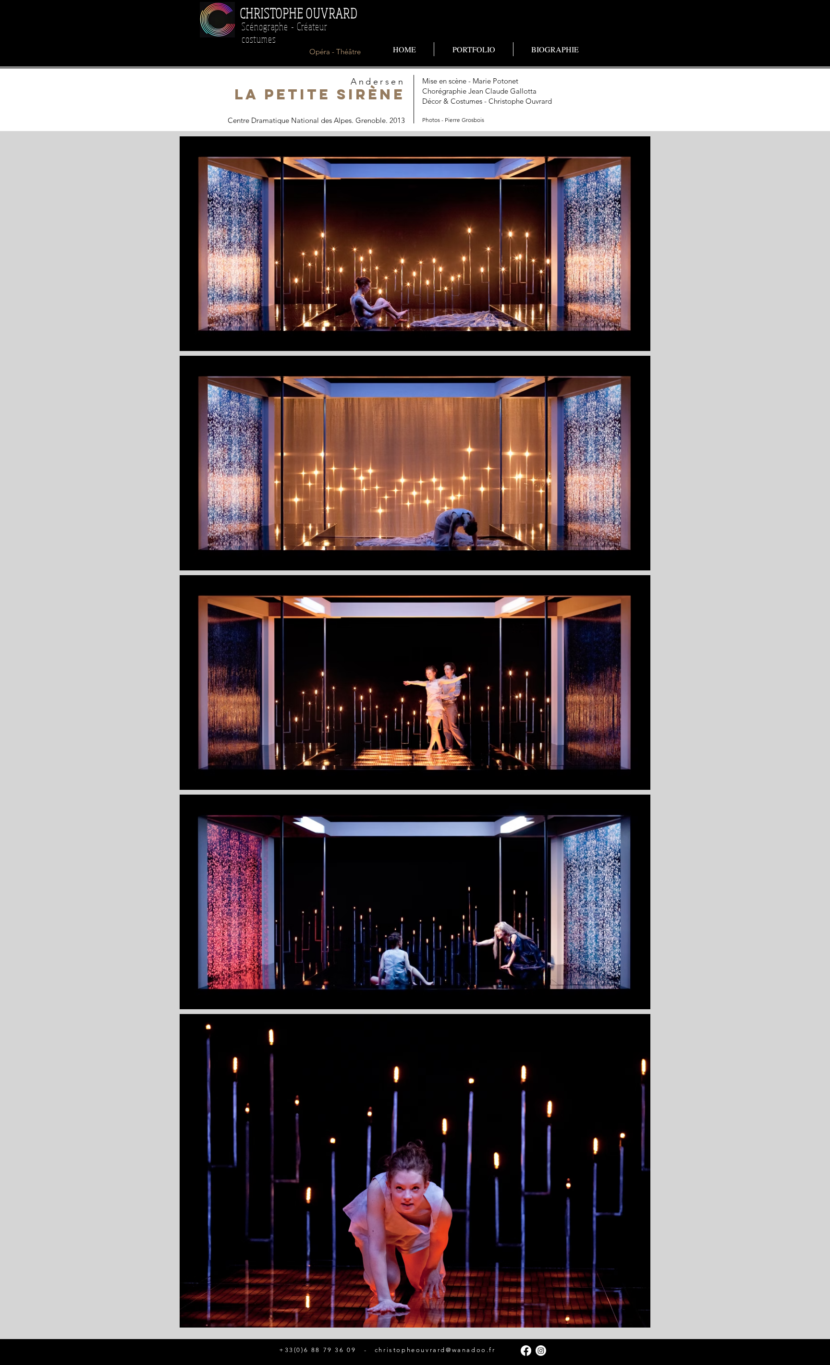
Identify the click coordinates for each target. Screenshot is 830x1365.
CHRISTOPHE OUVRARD (298, 12)
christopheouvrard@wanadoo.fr (435, 1349)
